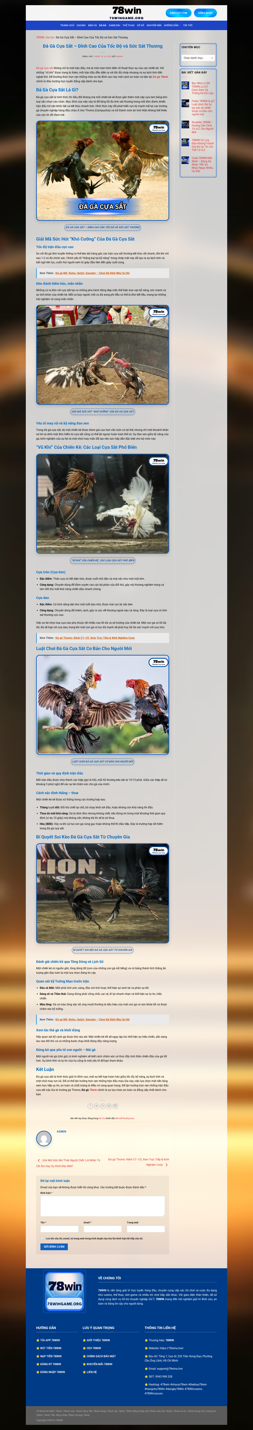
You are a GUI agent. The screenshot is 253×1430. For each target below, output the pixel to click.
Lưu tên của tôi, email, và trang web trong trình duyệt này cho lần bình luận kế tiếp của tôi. (94, 1238)
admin (119, 56)
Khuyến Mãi (154, 25)
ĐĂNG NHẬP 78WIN (52, 1372)
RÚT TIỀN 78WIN (50, 1348)
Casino (81, 25)
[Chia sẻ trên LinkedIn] (115, 1106)
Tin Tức (188, 25)
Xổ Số (140, 25)
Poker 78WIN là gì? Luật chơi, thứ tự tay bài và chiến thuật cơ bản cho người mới (203, 107)
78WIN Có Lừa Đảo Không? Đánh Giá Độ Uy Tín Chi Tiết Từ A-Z (203, 145)
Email (87, 1222)
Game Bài (114, 25)
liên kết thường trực (124, 1118)
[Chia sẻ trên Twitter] (96, 1106)
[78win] (126, 13)
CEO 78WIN (94, 1348)
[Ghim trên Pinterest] (109, 1106)
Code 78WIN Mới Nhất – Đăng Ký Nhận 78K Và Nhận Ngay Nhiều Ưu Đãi (202, 164)
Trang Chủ (67, 25)
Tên (43, 1222)
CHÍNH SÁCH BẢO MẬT (101, 1356)
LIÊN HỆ (92, 1372)
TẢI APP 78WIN (50, 1340)
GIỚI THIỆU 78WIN (98, 1340)
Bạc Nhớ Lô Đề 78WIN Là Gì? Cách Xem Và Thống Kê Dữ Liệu (203, 88)
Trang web (132, 1222)
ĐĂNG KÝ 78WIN (50, 1364)
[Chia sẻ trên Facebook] (90, 1106)
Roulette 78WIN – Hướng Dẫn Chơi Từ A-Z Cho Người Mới (203, 127)
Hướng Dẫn (171, 25)
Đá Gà (102, 25)
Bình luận (46, 1193)
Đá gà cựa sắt (44, 68)
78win (93, 1090)
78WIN (40, 37)
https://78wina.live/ (172, 1348)
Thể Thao (129, 25)
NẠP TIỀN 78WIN (50, 1356)
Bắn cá (92, 25)
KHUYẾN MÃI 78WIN (99, 1364)
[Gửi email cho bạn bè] (103, 1106)
